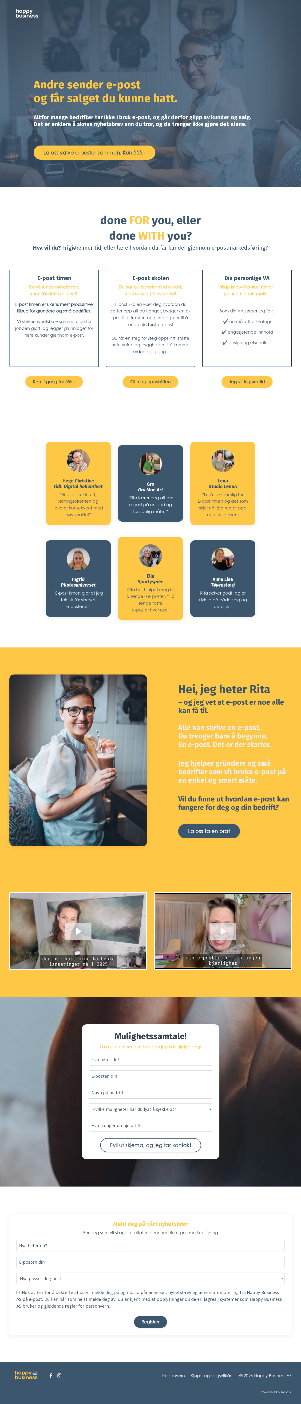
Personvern (173, 1375)
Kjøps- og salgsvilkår (211, 1375)
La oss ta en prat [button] (209, 831)
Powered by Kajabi (276, 1392)
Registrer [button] (150, 1321)
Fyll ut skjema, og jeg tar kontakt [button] (150, 1145)
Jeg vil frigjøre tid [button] (247, 381)
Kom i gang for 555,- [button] (54, 381)
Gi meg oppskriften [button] (150, 381)
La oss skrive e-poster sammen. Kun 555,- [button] (95, 152)
